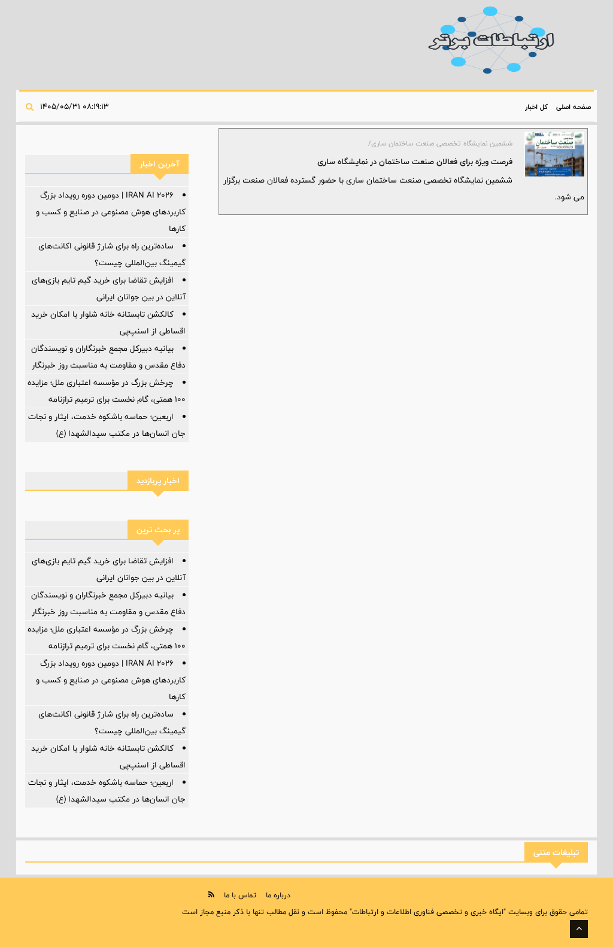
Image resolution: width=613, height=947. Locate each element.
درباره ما (278, 895)
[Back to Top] (579, 929)
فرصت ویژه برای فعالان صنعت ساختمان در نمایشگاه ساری (414, 161)
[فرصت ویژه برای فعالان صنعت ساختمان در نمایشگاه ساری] (554, 154)
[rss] (211, 895)
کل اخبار (536, 107)
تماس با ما (240, 895)
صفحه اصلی (573, 107)
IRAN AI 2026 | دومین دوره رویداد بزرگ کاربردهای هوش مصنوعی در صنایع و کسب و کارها (111, 212)
